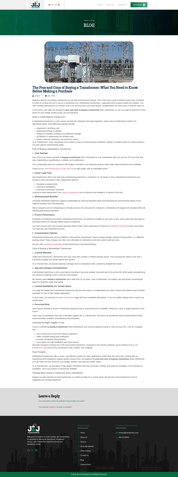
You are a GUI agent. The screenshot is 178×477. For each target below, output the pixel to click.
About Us (110, 5)
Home (100, 5)
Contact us (122, 5)
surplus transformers (70, 192)
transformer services (118, 226)
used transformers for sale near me (58, 169)
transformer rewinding (53, 244)
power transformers (66, 297)
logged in (52, 407)
